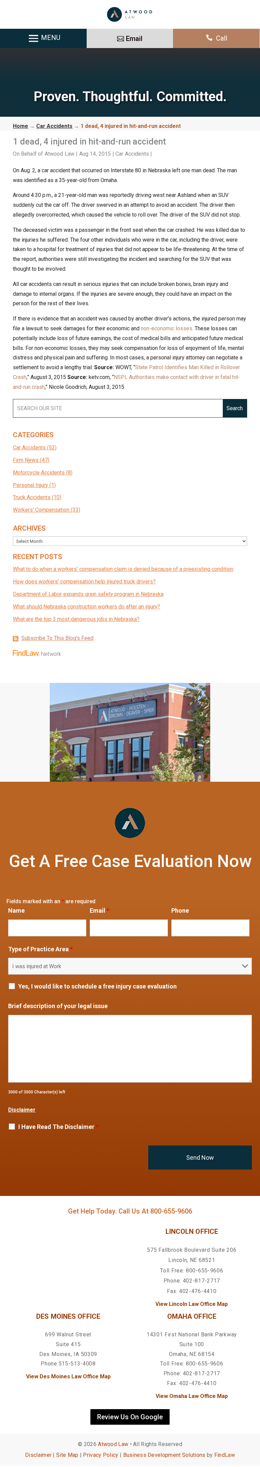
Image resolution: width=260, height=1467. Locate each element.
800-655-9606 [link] (171, 1211)
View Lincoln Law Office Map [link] (191, 1304)
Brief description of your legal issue (58, 1005)
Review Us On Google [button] (130, 1417)
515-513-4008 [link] (77, 1363)
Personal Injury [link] (30, 485)
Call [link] (221, 38)
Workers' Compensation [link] (41, 510)
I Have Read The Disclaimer (58, 1127)
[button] (253, 1418)
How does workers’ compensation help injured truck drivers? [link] (84, 581)
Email (99, 910)
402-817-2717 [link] (201, 1280)
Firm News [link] (26, 460)
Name (16, 910)
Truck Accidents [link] (31, 497)
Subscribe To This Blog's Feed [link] (57, 638)
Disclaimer (22, 1110)
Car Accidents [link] (132, 154)
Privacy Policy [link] (100, 1455)
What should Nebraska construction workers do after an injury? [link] (86, 606)
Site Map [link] (67, 1455)
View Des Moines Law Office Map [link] (68, 1376)
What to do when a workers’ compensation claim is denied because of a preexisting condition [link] (123, 569)
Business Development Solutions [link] (164, 1455)
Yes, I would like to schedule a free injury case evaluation (97, 986)
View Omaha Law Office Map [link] (192, 1396)
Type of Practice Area (40, 949)
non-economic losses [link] (166, 328)
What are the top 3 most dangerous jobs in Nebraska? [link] (76, 619)
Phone (180, 910)
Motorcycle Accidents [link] (39, 472)
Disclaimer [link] (38, 1455)
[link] (130, 14)
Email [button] (134, 39)
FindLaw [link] (224, 1455)
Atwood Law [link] (60, 154)
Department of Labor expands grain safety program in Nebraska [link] (88, 594)
